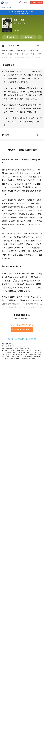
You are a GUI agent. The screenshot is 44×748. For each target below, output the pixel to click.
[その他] (39, 37)
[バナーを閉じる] (42, 12)
